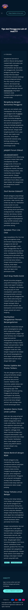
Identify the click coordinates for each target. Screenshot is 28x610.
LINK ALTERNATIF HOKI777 (13, 591)
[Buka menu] (2, 13)
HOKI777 (7, 562)
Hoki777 (19, 113)
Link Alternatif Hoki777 (11, 155)
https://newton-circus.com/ (16, 13)
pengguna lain (8, 90)
